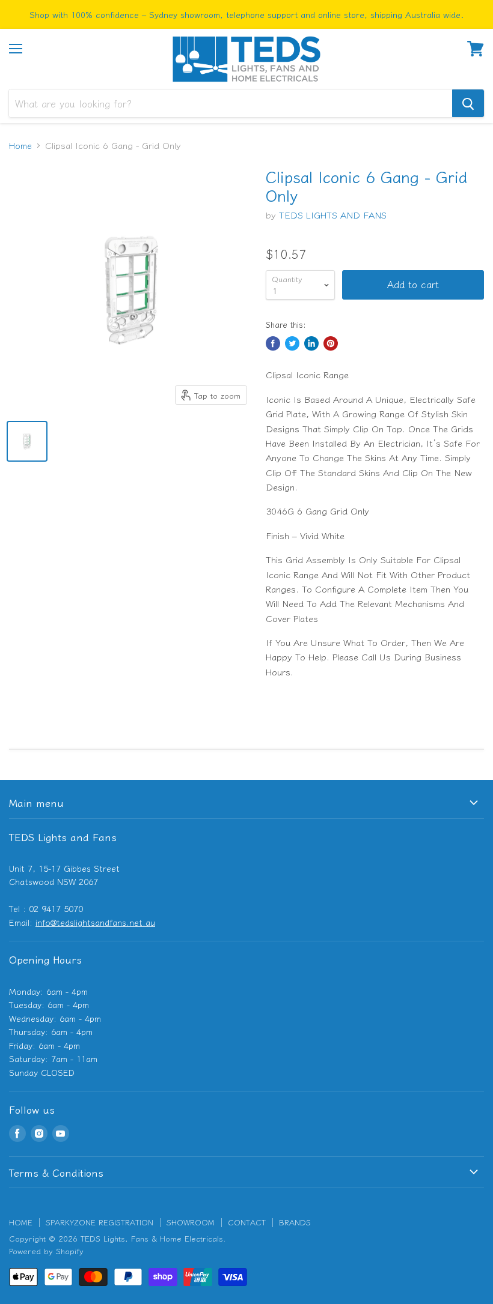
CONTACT (247, 1222)
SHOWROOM (191, 1222)
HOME (20, 1222)
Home (20, 145)
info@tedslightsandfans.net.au (95, 922)
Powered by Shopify (46, 1251)
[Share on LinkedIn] (311, 343)
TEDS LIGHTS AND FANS (333, 214)
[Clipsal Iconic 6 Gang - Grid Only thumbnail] (27, 441)
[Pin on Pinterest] (330, 343)
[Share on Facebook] (273, 343)
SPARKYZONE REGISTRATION (99, 1222)
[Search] (468, 103)
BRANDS (295, 1222)
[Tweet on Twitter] (292, 343)
